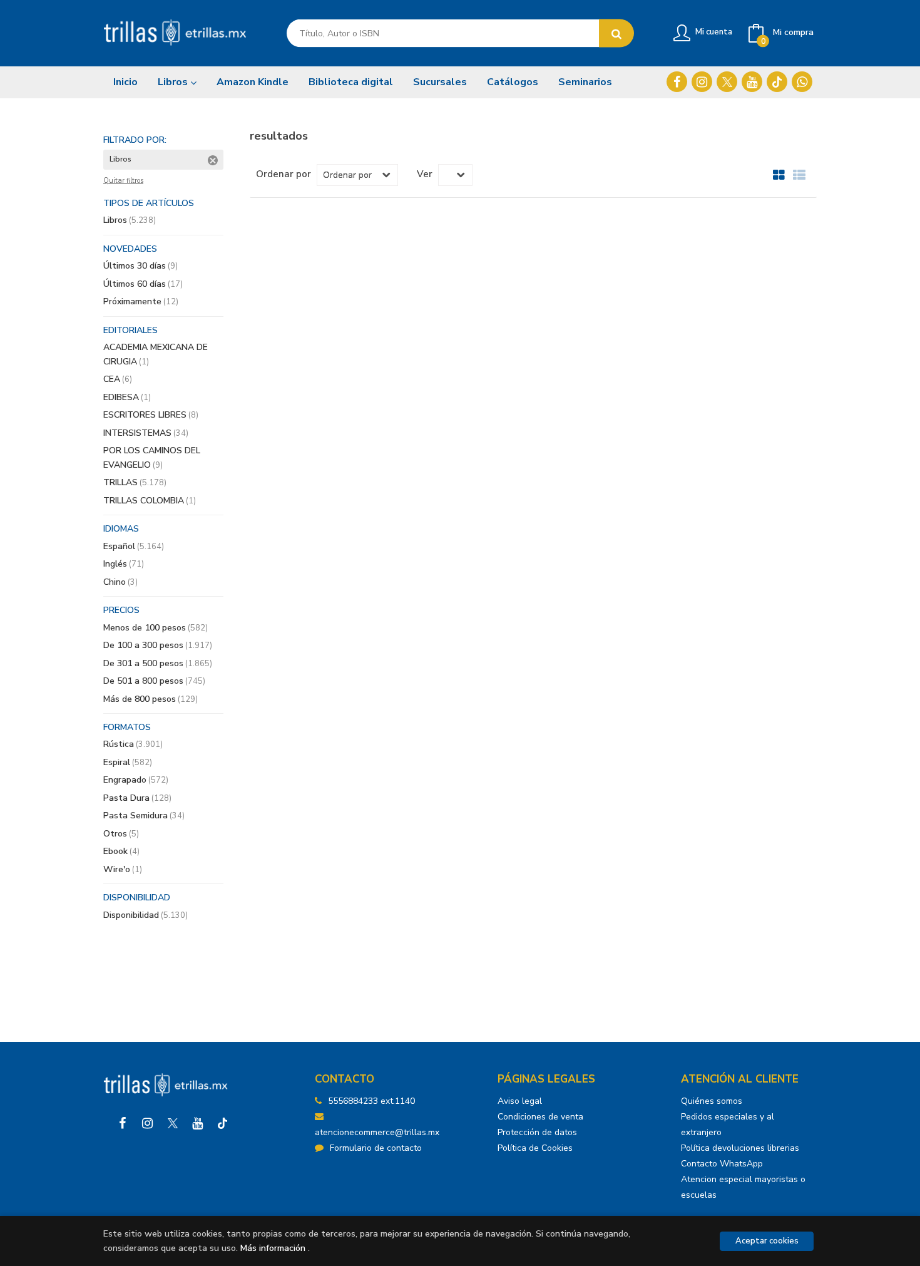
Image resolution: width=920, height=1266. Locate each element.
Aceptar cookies (767, 1241)
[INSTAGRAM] (702, 81)
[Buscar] (616, 33)
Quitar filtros (123, 181)
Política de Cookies (535, 1148)
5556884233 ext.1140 (371, 1101)
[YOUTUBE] (752, 81)
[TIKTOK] (777, 81)
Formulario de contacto (376, 1148)
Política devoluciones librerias (740, 1148)
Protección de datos (537, 1132)
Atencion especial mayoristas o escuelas (743, 1187)
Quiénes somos (711, 1101)
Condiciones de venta (540, 1117)
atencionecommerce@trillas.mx (377, 1132)
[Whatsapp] (802, 81)
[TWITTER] (727, 81)
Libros (174, 82)
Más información (272, 1248)
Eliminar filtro (213, 160)
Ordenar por (283, 174)
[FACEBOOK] (677, 81)
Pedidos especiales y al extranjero (727, 1124)
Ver (424, 174)
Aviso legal (520, 1101)
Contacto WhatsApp (722, 1164)
